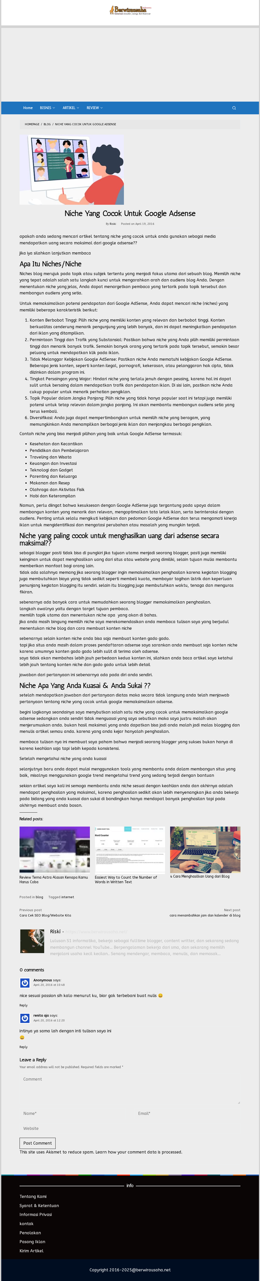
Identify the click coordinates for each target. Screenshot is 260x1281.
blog (39, 897)
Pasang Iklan (32, 1241)
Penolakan (30, 1232)
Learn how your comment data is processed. (138, 1152)
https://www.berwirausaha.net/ (96, 931)
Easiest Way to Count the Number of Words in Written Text (126, 879)
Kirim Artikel (31, 1250)
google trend (91, 775)
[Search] (234, 108)
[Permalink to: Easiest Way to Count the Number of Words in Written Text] (130, 850)
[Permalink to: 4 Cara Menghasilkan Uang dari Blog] (205, 850)
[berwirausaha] (130, 9)
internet (67, 897)
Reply (23, 1005)
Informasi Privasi (36, 1214)
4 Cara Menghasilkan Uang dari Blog (200, 876)
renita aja (41, 1015)
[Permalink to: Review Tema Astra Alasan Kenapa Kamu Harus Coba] (55, 850)
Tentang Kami (33, 1196)
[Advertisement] (130, 63)
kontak (27, 1223)
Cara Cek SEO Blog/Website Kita (45, 912)
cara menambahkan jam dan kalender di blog (205, 912)
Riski (55, 932)
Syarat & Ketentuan (39, 1205)
